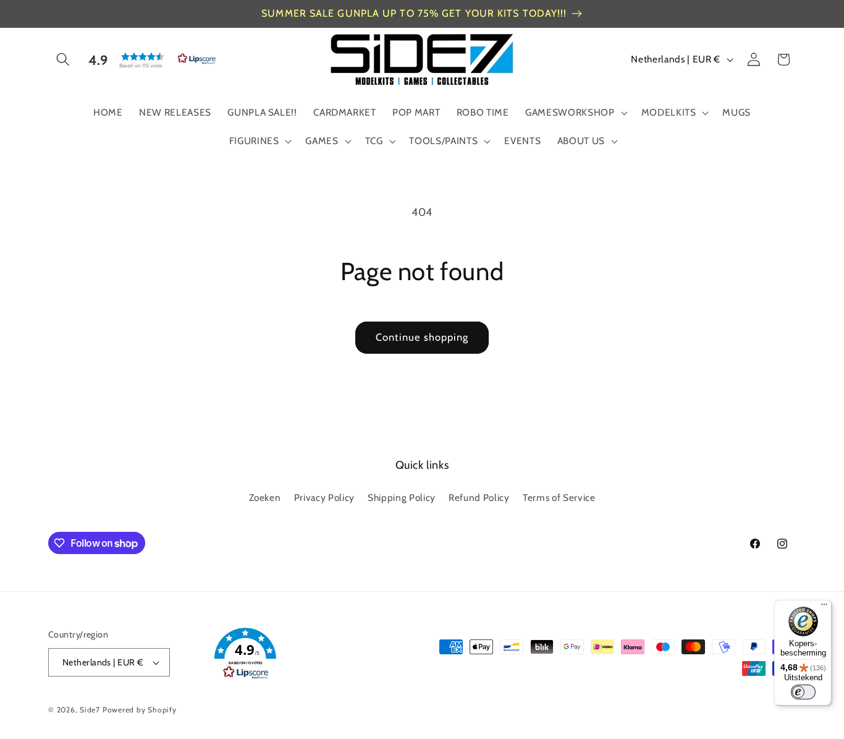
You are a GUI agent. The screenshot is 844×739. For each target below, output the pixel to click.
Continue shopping (422, 337)
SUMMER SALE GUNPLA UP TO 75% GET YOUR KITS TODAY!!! (414, 13)
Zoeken (265, 497)
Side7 (90, 709)
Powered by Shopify (140, 709)
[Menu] (824, 607)
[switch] (803, 692)
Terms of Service (559, 497)
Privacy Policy (324, 497)
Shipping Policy (402, 497)
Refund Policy (479, 497)
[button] (63, 59)
